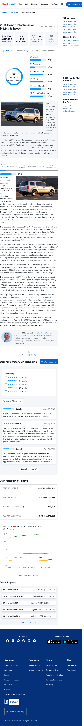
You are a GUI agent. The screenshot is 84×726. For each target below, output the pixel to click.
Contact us (71, 670)
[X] (13, 641)
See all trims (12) (27, 622)
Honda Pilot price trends (28, 575)
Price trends (9, 685)
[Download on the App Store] (54, 642)
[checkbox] (6, 377)
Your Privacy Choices (55, 675)
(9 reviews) (36, 41)
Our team (8, 670)
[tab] (3, 166)
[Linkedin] (29, 641)
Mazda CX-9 (67, 108)
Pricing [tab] (35, 51)
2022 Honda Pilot (69, 32)
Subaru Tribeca (69, 111)
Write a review (50, 27)
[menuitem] (20, 4)
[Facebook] (7, 641)
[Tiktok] (34, 641)
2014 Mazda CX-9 (69, 43)
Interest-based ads (54, 680)
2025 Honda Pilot (69, 24)
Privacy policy (52, 670)
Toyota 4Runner (69, 106)
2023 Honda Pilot (69, 29)
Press (6, 675)
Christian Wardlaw (44, 333)
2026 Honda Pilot (69, 21)
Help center (72, 665)
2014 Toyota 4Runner (71, 40)
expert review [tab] (7, 51)
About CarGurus (11, 665)
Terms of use (51, 665)
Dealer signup (34, 665)
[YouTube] (18, 641)
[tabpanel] (29, 249)
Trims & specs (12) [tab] (48, 51)
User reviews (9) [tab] (22, 51)
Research (14, 12)
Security (49, 685)
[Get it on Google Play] (70, 642)
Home (4, 12)
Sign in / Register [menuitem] (75, 4)
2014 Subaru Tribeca (71, 46)
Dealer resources (36, 670)
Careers (7, 689)
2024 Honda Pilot (69, 27)
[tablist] (29, 50)
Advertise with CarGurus (14, 694)
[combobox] (15, 711)
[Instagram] (23, 641)
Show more (19, 343)
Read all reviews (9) (29, 469)
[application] (29, 547)
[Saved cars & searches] (62, 4)
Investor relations (11, 680)
